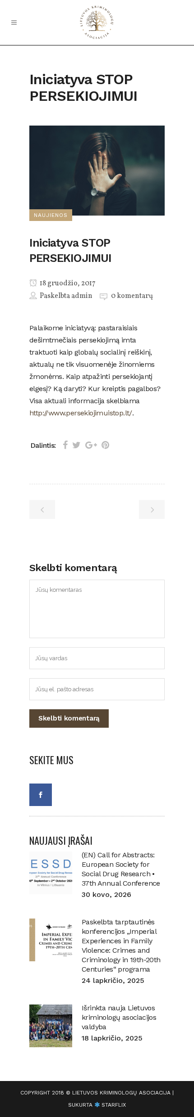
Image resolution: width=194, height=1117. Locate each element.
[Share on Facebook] (65, 445)
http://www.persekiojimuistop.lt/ (80, 413)
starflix (114, 1105)
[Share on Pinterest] (105, 445)
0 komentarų (132, 296)
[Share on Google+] (91, 445)
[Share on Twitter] (76, 445)
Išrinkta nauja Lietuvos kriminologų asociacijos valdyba (119, 1017)
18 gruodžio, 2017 (67, 283)
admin (81, 296)
